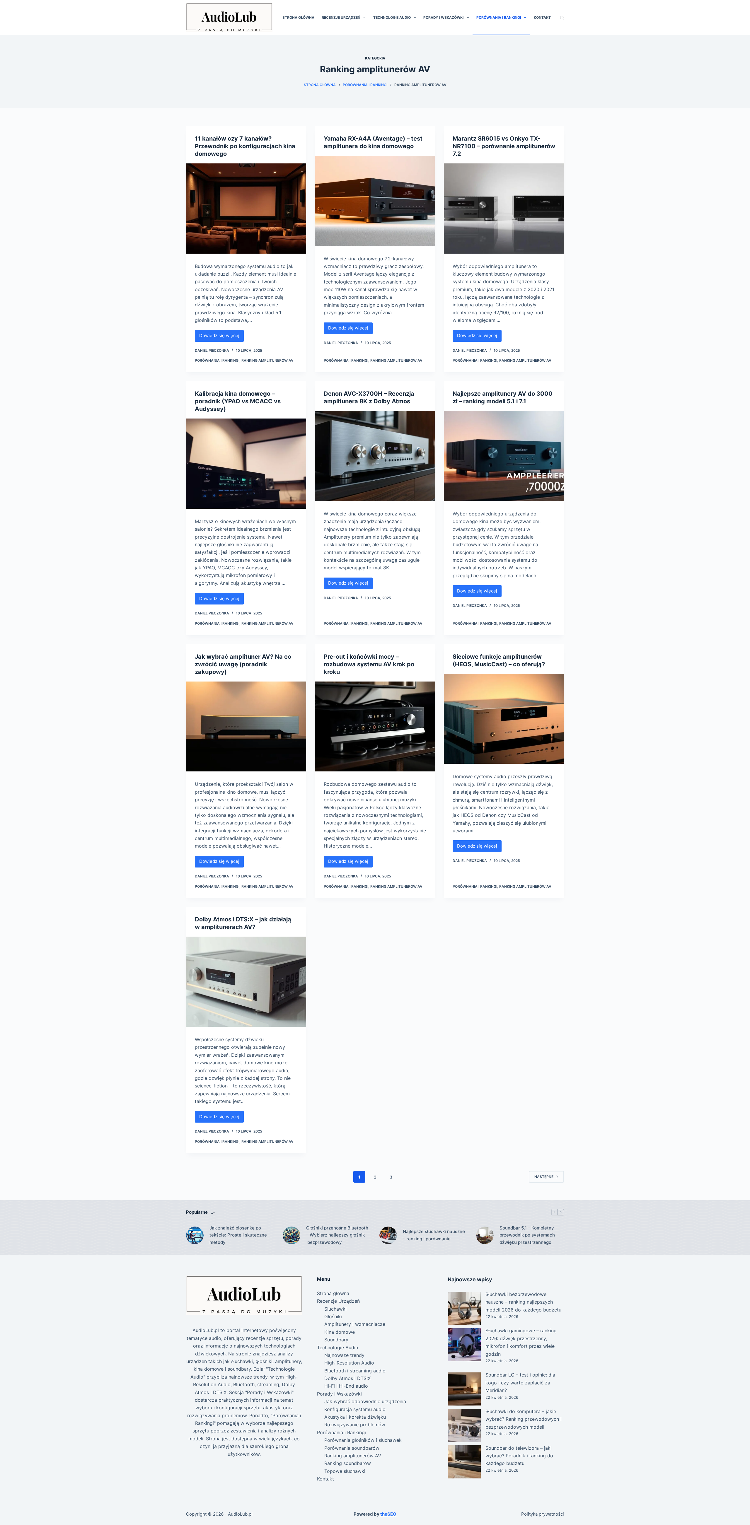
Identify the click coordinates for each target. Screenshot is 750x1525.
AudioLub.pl (240, 1514)
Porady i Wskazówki (443, 17)
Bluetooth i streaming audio (355, 1371)
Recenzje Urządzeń (341, 17)
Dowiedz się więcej (221, 337)
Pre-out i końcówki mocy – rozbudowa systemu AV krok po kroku (369, 664)
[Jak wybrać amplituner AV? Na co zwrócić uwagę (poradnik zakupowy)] (246, 727)
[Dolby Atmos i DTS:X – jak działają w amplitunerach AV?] (246, 982)
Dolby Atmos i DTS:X (347, 1378)
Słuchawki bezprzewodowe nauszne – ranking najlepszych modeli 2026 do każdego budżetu (523, 1302)
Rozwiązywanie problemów (354, 1424)
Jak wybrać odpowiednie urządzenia (365, 1401)
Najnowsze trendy (344, 1355)
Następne (543, 1176)
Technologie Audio (392, 17)
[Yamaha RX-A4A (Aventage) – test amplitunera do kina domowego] (375, 201)
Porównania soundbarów (351, 1448)
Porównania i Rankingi (498, 17)
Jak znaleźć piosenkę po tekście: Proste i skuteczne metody (238, 1235)
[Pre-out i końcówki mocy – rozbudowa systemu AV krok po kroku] (375, 727)
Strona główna (298, 17)
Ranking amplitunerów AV (267, 360)
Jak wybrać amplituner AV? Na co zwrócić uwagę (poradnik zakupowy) (243, 664)
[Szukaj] (562, 18)
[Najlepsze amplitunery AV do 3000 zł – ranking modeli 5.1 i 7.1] (504, 456)
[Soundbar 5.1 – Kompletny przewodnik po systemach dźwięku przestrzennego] (485, 1235)
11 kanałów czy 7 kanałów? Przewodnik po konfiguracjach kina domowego (245, 146)
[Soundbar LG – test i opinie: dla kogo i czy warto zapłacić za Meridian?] (464, 1389)
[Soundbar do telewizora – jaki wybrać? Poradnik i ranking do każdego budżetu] (464, 1461)
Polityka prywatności (542, 1514)
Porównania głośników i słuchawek (363, 1440)
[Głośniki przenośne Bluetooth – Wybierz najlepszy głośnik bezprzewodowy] (291, 1235)
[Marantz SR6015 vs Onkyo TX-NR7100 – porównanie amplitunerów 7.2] (504, 208)
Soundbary (336, 1340)
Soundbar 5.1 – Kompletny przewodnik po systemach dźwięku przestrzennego (527, 1235)
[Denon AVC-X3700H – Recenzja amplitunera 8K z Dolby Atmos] (375, 456)
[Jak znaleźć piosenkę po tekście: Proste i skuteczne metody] (195, 1235)
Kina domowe (339, 1332)
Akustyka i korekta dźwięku (355, 1417)
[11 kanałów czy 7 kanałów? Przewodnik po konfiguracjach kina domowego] (246, 208)
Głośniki (333, 1316)
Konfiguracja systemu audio (355, 1409)
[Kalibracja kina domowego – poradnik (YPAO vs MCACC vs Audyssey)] (246, 464)
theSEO (388, 1514)
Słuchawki (335, 1309)
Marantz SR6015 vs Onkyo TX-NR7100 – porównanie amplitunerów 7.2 (504, 146)
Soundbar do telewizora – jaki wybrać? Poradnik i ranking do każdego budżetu (519, 1455)
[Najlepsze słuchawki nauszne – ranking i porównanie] (388, 1235)
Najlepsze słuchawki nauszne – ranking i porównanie (434, 1235)
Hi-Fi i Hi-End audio (346, 1386)
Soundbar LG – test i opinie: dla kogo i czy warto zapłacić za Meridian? (520, 1382)
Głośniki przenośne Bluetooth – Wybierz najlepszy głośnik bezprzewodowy (337, 1235)
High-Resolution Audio (349, 1363)
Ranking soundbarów (347, 1463)
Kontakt (542, 17)
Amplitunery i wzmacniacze (354, 1324)
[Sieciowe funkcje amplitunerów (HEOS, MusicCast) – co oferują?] (504, 719)
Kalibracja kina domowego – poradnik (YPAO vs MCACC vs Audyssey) (238, 401)
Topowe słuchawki (344, 1471)
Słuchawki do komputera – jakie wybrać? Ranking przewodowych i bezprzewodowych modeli (523, 1419)
